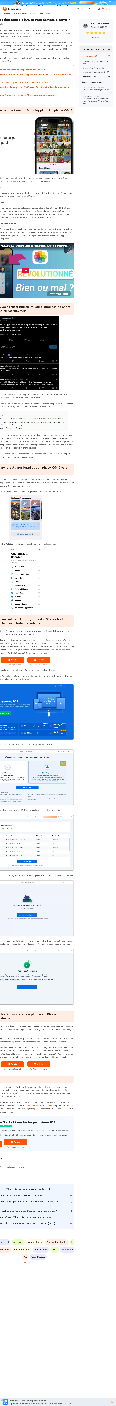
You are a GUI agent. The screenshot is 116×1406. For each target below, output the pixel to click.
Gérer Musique (38, 1257)
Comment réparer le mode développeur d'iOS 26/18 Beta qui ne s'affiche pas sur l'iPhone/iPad (96, 98)
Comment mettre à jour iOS (93, 68)
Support (87, 8)
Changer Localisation (56, 1242)
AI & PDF (68, 8)
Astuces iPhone (34, 1242)
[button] (25, 1262)
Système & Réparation (24, 8)
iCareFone (50, 1105)
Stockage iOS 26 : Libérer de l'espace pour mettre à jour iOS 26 (96, 88)
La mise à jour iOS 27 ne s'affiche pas (95, 62)
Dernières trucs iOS (93, 49)
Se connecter (106, 9)
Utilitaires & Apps (57, 8)
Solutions (77, 8)
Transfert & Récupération (40, 8)
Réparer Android (22, 1249)
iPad (25, 1257)
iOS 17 (55, 1249)
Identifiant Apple (70, 1249)
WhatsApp (18, 1242)
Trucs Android (41, 1249)
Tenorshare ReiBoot (34, 1105)
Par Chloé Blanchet (100, 23)
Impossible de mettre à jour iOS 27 (96, 72)
